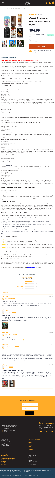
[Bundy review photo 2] (12, 383)
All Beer (30, 437)
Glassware (31, 445)
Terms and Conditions (33, 457)
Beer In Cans (3, 462)
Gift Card (31, 448)
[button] (32, 14)
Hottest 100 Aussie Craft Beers (8, 458)
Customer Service (32, 455)
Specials (30, 442)
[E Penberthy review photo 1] (5, 325)
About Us (30, 453)
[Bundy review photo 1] (5, 383)
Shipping (30, 456)
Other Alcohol (32, 443)
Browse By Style (4, 437)
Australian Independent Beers (7, 456)
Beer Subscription (5, 454)
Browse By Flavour (4, 444)
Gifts (30, 446)
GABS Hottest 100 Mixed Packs (8, 459)
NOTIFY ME (41, 46)
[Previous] (2, 26)
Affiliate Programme (33, 461)
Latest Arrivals (32, 440)
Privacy (30, 459)
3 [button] (28, 390)
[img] (5, 296)
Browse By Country (4, 440)
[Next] (24, 26)
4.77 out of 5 (31, 277)
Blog (29, 462)
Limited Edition (4, 455)
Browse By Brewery (5, 439)
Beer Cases (3, 461)
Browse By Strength (5, 445)
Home (2, 8)
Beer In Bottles (4, 464)
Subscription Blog (32, 464)
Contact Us (6, 428)
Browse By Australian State (6, 441)
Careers (30, 460)
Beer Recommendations (34, 439)
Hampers (31, 449)
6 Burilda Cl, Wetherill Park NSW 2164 (10, 431)
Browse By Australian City (6, 443)
